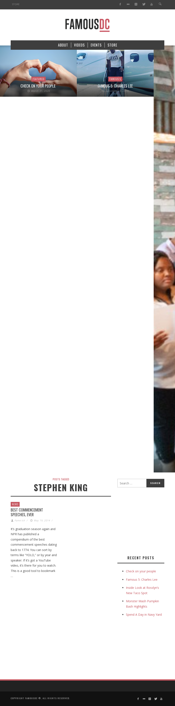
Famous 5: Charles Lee (115, 86)
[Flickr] (128, 4)
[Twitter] (144, 4)
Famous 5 (115, 79)
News (15, 504)
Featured (38, 79)
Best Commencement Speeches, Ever (27, 512)
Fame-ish (20, 520)
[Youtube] (152, 4)
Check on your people (38, 86)
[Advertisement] (146, 520)
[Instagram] (136, 4)
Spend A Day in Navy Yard (144, 614)
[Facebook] (120, 4)
